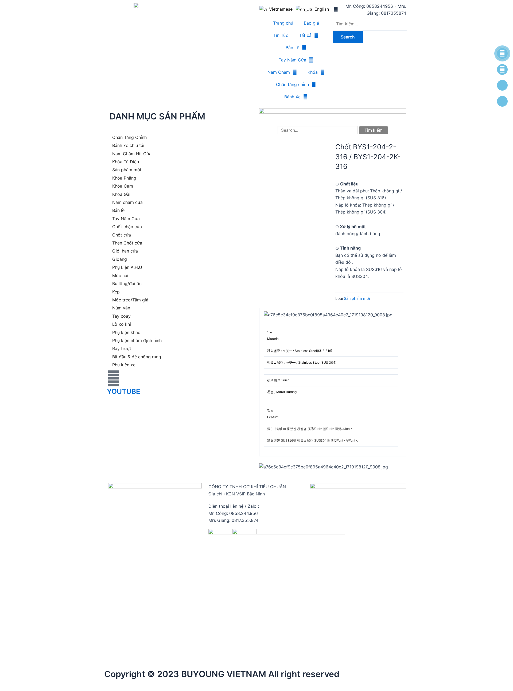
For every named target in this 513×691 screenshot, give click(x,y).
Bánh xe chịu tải (128, 145)
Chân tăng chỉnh (292, 84)
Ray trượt (121, 348)
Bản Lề (292, 47)
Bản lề (118, 210)
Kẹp (116, 291)
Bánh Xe (292, 96)
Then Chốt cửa (127, 243)
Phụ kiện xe (123, 364)
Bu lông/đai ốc (127, 283)
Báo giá (311, 23)
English (320, 9)
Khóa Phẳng (124, 178)
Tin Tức (280, 35)
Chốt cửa (121, 235)
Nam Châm (278, 72)
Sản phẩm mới (126, 169)
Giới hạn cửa (125, 251)
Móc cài (120, 275)
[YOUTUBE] (113, 378)
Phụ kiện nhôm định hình (137, 340)
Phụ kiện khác (126, 332)
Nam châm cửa (127, 202)
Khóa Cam (122, 186)
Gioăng (119, 259)
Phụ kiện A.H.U (127, 267)
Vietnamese (280, 9)
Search (348, 37)
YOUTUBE (123, 391)
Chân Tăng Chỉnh (129, 137)
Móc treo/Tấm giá (130, 299)
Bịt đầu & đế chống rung (136, 356)
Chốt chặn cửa (127, 226)
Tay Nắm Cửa (292, 60)
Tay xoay (121, 316)
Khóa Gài (121, 194)
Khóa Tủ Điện (125, 161)
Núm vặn (121, 307)
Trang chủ (283, 23)
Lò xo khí (121, 324)
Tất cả (305, 35)
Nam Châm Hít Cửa (131, 153)
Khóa (313, 72)
